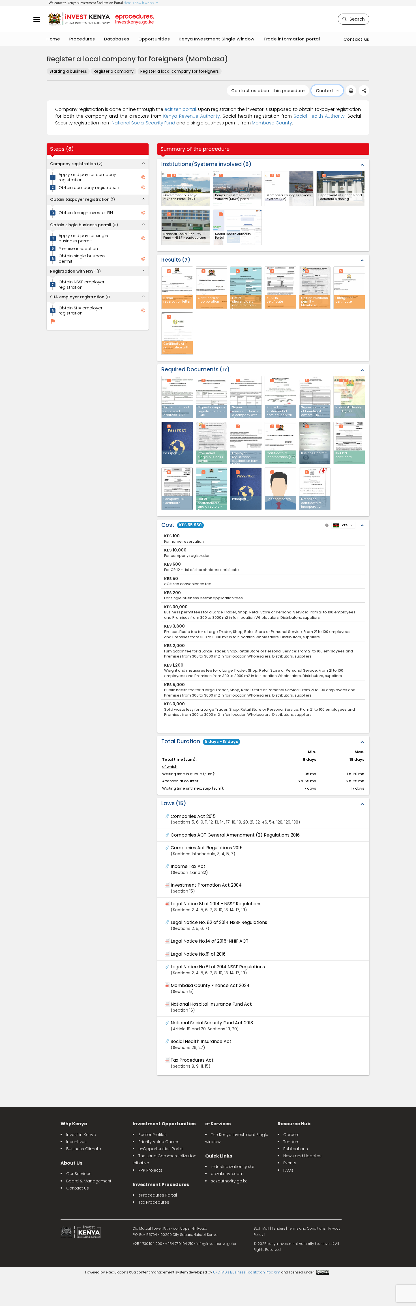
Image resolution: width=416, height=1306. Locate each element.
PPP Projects (150, 1170)
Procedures (82, 39)
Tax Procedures (153, 1202)
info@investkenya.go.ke (216, 1243)
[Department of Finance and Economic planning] (340, 188)
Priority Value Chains (158, 1142)
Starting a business (68, 71)
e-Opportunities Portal (160, 1149)
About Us (71, 1163)
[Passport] (177, 443)
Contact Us (77, 1188)
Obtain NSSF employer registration (81, 284)
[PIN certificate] (349, 443)
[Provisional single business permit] (212, 443)
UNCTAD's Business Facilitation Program (246, 1272)
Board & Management (88, 1181)
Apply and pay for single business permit (83, 238)
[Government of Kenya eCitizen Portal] (185, 188)
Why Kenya (74, 1123)
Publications (295, 1149)
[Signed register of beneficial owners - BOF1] (315, 397)
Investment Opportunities (164, 1123)
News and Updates (302, 1156)
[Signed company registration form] (212, 397)
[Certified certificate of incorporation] (315, 488)
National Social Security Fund (143, 123)
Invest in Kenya (81, 1134)
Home (53, 39)
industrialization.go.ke (232, 1166)
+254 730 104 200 (147, 1243)
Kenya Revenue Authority (191, 116)
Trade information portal (291, 39)
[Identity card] (349, 397)
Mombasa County (272, 123)
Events (289, 1163)
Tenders (291, 1142)
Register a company (114, 71)
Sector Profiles (152, 1134)
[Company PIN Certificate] (177, 488)
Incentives (76, 1142)
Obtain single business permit (82, 259)
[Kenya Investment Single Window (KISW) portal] (237, 188)
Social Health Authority (319, 116)
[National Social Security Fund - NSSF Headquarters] (185, 227)
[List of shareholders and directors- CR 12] (212, 488)
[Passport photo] (280, 488)
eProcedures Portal (157, 1195)
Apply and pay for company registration (87, 177)
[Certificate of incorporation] (280, 443)
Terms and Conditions (307, 1228)
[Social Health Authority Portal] (237, 227)
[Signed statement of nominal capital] (280, 397)
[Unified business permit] (315, 443)
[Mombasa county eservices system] (289, 188)
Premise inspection (78, 248)
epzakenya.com (227, 1173)
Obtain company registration (89, 187)
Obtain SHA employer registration (80, 310)
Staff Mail (261, 1228)
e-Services (218, 1123)
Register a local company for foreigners (179, 71)
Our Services (78, 1173)
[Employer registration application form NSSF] (246, 443)
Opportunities (154, 39)
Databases (116, 39)
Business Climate (83, 1149)
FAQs (288, 1170)
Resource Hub (294, 1123)
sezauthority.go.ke (229, 1181)
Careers (291, 1134)
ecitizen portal (180, 109)
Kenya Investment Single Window (216, 39)
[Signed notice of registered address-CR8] (177, 397)
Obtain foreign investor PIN (86, 212)
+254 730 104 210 (179, 1243)
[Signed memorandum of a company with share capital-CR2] (246, 397)
